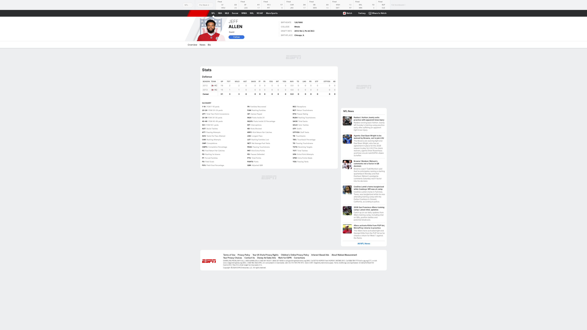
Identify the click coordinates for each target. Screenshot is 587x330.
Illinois (297, 27)
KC (216, 85)
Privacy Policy (244, 255)
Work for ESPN (285, 258)
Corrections (299, 258)
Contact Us (249, 258)
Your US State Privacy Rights (266, 255)
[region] (277, 88)
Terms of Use (229, 255)
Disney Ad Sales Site (266, 258)
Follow (236, 37)
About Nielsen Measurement (344, 255)
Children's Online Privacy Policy (295, 255)
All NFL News (364, 243)
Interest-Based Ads (320, 255)
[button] (390, 13)
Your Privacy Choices (232, 258)
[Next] (388, 5)
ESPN (198, 13)
